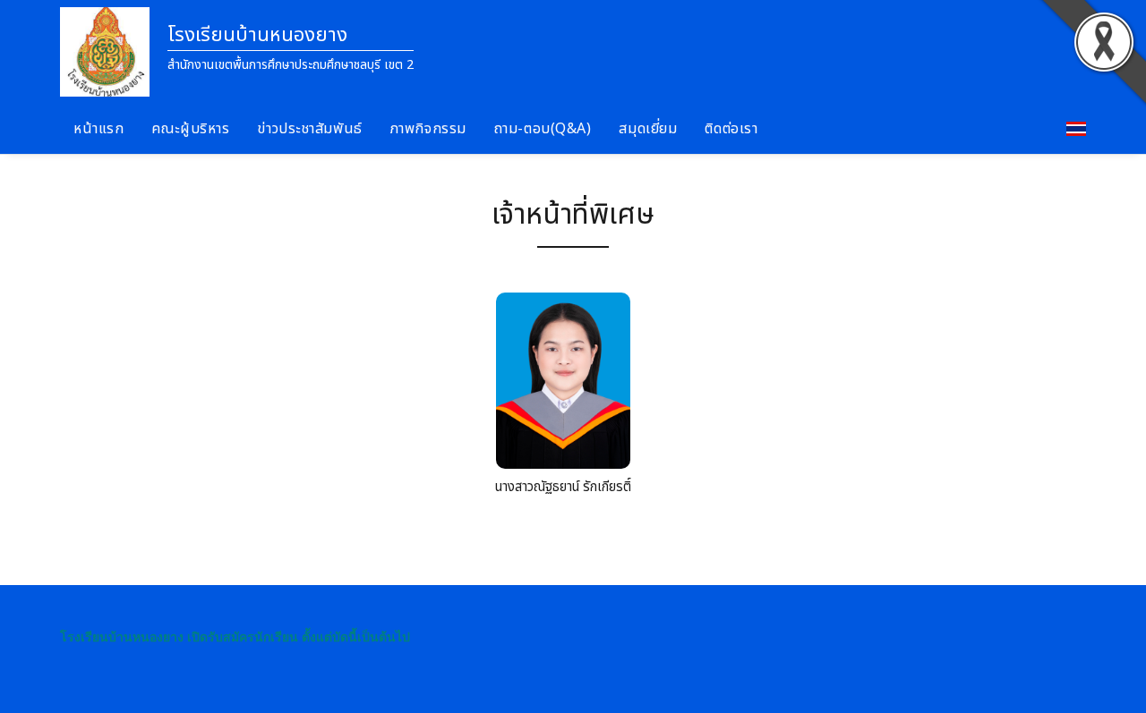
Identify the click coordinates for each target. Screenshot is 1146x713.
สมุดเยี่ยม (648, 129)
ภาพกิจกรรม (428, 129)
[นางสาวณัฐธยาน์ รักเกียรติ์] (563, 385)
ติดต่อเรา (731, 129)
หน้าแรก (98, 129)
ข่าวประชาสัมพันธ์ (309, 129)
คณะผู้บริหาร (190, 129)
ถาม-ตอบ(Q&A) (543, 129)
